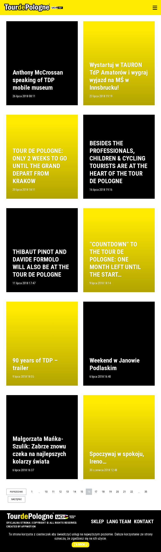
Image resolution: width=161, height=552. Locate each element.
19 (110, 491)
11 (53, 491)
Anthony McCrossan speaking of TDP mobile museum (38, 80)
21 (124, 491)
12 (60, 491)
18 (103, 491)
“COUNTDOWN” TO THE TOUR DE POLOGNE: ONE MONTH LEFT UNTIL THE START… (115, 259)
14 (74, 491)
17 (96, 491)
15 (81, 491)
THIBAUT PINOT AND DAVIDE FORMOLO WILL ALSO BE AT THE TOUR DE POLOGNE (41, 263)
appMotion (28, 526)
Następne (16, 499)
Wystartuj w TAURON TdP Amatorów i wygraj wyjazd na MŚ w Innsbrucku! (119, 76)
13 (67, 491)
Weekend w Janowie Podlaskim (115, 364)
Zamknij (80, 545)
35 (146, 491)
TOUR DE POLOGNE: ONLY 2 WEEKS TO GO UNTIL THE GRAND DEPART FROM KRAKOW (40, 166)
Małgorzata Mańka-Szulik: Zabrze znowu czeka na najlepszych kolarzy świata (39, 450)
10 (46, 491)
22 (131, 491)
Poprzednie (16, 491)
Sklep (97, 521)
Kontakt (144, 521)
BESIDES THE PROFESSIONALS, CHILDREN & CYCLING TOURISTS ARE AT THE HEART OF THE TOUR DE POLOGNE (118, 162)
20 (117, 491)
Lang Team (119, 521)
